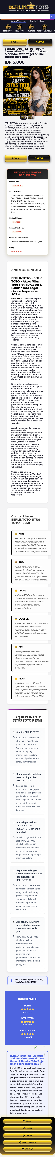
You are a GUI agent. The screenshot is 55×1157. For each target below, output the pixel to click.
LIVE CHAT (29, 1149)
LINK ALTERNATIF (29, 1142)
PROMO (29, 1121)
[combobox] (25, 16)
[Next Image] (50, 91)
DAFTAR (40, 42)
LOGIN (14, 42)
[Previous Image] (5, 91)
